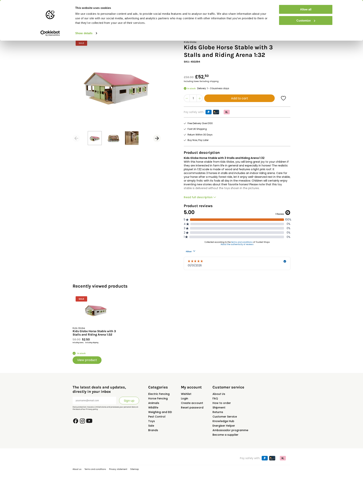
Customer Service (225, 416)
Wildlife (153, 407)
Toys (151, 421)
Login (184, 398)
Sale (151, 426)
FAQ (215, 398)
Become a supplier (225, 435)
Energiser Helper (224, 426)
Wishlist (186, 394)
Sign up (129, 400)
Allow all (305, 9)
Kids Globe (190, 42)
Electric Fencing (159, 394)
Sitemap (134, 469)
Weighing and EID (160, 412)
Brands (153, 430)
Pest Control (156, 416)
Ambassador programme (230, 430)
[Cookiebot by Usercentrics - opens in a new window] (50, 33)
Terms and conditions (95, 469)
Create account (192, 403)
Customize (303, 20)
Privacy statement (118, 469)
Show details (83, 33)
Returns (218, 412)
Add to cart (239, 98)
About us (77, 469)
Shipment (219, 407)
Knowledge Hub (223, 421)
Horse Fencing (158, 398)
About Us (219, 394)
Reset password (192, 407)
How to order (222, 403)
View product (87, 360)
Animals (153, 403)
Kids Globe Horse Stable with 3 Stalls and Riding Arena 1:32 (94, 332)
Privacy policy (92, 409)
